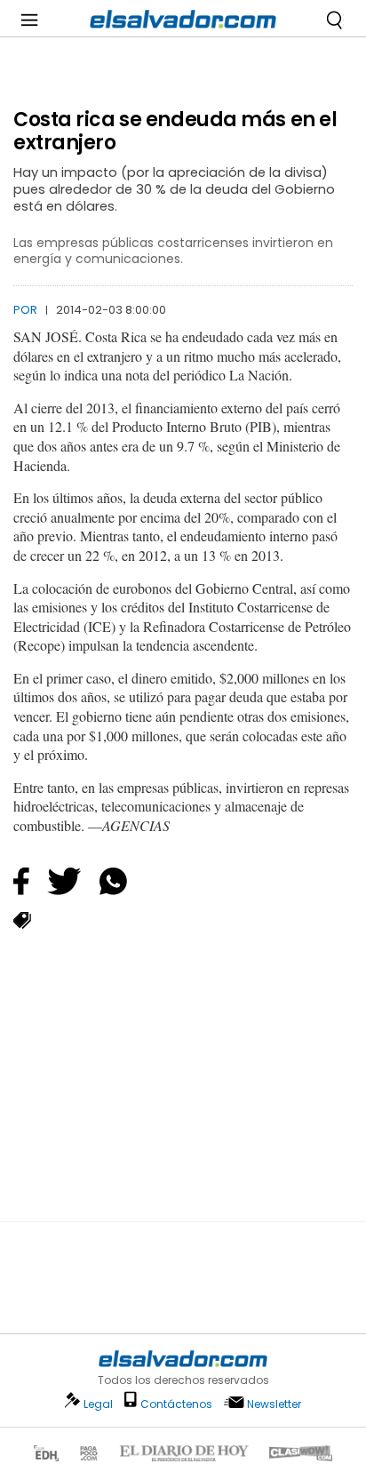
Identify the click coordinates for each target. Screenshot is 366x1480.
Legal (98, 1404)
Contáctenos (176, 1404)
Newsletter (274, 1404)
